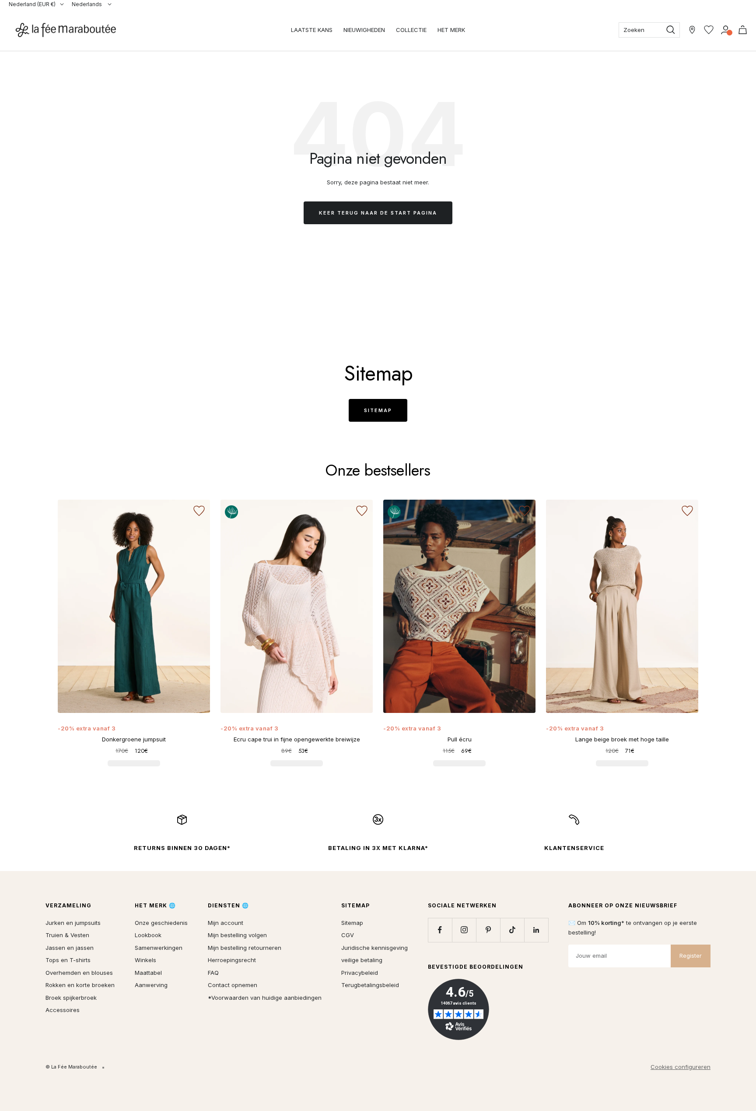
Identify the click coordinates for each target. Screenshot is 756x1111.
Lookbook (148, 934)
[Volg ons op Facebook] (440, 930)
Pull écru (460, 739)
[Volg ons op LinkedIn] (536, 930)
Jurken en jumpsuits (73, 922)
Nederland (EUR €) (32, 4)
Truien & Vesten (67, 934)
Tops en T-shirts (68, 959)
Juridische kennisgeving (374, 947)
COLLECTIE (411, 29)
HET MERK (451, 29)
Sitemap (378, 410)
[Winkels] (692, 29)
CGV (347, 934)
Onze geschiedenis (161, 922)
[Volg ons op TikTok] (512, 930)
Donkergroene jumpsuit (134, 739)
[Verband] (725, 29)
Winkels (145, 959)
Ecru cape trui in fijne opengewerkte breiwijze (297, 739)
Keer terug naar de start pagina (378, 213)
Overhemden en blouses (79, 972)
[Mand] (742, 29)
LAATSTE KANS (311, 29)
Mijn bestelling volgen (237, 934)
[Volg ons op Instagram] (464, 930)
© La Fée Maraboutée (71, 1067)
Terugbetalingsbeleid (370, 984)
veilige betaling (361, 959)
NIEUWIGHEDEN (364, 29)
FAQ (213, 972)
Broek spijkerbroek (71, 997)
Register (690, 955)
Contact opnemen (232, 984)
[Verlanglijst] (708, 29)
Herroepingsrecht (232, 959)
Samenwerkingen (158, 947)
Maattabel (148, 972)
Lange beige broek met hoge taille (622, 739)
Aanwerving (151, 984)
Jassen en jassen (70, 947)
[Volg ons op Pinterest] (488, 930)
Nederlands (87, 4)
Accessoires (63, 1009)
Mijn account (225, 922)
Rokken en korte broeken (80, 984)
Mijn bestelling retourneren (244, 947)
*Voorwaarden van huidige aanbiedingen (265, 997)
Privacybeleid (359, 972)
